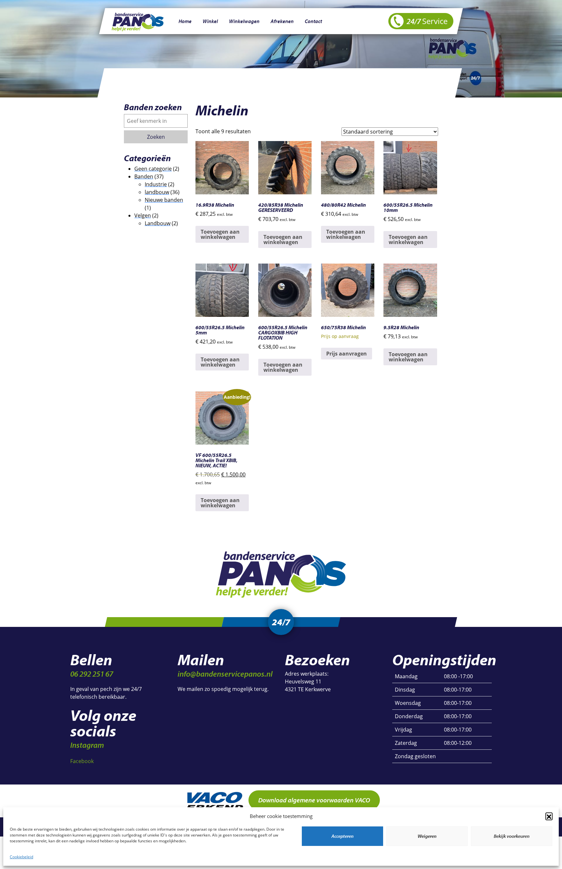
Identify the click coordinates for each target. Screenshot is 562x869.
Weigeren (427, 836)
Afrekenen (282, 21)
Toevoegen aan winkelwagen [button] (220, 234)
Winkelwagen (244, 21)
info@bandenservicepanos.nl (225, 674)
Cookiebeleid (21, 857)
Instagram (87, 745)
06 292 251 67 (91, 674)
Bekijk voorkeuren (511, 836)
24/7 (426, 21)
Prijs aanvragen (346, 353)
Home (185, 21)
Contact (313, 21)
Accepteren (342, 836)
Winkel (210, 21)
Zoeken (156, 136)
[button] (549, 816)
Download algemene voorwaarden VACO (314, 800)
